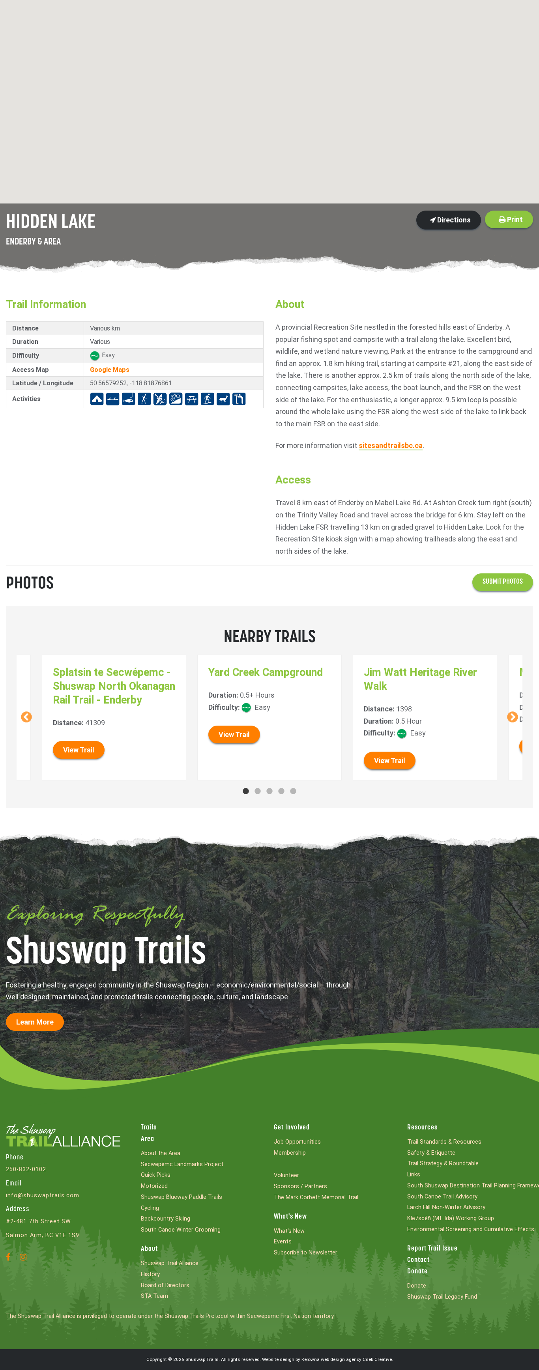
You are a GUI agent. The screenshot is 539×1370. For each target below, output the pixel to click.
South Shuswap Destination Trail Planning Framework (470, 1185)
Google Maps (109, 369)
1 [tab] (246, 791)
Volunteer (286, 1175)
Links (413, 1174)
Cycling (150, 1208)
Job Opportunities (297, 1142)
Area (147, 1139)
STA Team (154, 1296)
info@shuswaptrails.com (42, 1195)
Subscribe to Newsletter (305, 1252)
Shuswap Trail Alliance (169, 1263)
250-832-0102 (26, 1169)
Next (512, 717)
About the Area (160, 1153)
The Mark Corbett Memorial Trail (316, 1197)
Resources (422, 1127)
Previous (26, 717)
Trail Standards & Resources (444, 1142)
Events (283, 1241)
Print (514, 219)
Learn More (35, 1022)
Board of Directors (165, 1285)
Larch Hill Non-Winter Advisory (446, 1207)
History (150, 1274)
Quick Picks (155, 1175)
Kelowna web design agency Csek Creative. (347, 1359)
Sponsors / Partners (300, 1186)
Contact (418, 1260)
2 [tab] (258, 791)
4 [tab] (281, 791)
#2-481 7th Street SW (38, 1221)
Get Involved (292, 1127)
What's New (290, 1217)
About (149, 1249)
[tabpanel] (269, 717)
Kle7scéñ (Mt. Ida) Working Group (450, 1218)
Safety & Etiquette (431, 1153)
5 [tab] (293, 791)
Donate (417, 1271)
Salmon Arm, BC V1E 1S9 (42, 1235)
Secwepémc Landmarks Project (182, 1164)
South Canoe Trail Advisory (442, 1196)
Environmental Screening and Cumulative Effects (470, 1229)
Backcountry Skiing (165, 1218)
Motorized (154, 1186)
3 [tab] (269, 791)
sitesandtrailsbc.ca (391, 445)
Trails (149, 1127)
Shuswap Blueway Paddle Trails (181, 1197)
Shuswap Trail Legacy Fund (442, 1296)
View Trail (78, 750)
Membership (290, 1153)
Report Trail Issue (432, 1248)
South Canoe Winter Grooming (181, 1229)
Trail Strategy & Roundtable (443, 1163)
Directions (453, 220)
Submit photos (503, 582)
